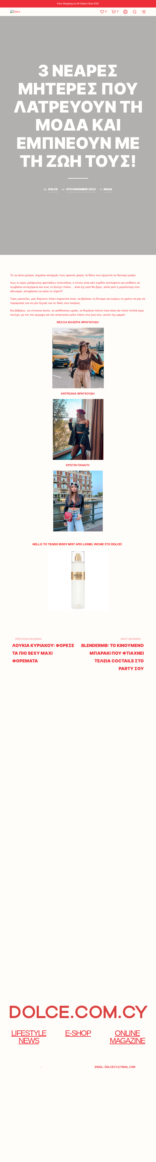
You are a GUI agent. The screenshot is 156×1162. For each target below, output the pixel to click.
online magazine (127, 1037)
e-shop (78, 1033)
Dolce (53, 189)
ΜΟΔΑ (108, 189)
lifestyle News (28, 1037)
